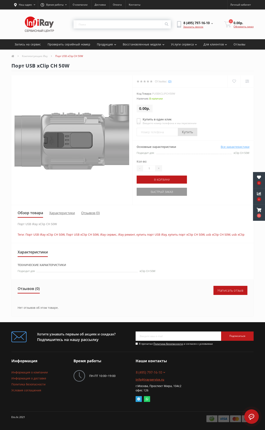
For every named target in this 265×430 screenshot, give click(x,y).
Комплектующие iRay (35, 56)
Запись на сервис (28, 44)
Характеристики (62, 213)
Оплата (117, 4)
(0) (169, 81)
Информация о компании (29, 372)
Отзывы (239, 44)
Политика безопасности (168, 344)
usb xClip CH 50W (218, 234)
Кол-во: (142, 161)
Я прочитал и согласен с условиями (176, 344)
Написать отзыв (230, 290)
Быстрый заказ (162, 192)
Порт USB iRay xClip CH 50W (45, 234)
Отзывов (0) (90, 213)
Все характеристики (235, 147)
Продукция (105, 44)
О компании (80, 4)
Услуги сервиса (182, 44)
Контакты (134, 4)
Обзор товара (30, 212)
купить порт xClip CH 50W (186, 234)
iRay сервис (108, 234)
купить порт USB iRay (151, 234)
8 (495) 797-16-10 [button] (149, 372)
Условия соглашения (26, 390)
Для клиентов (214, 44)
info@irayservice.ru (150, 379)
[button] (24, 5)
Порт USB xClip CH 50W (82, 234)
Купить (187, 132)
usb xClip (238, 234)
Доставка (100, 4)
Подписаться (237, 336)
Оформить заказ (244, 26)
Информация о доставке (28, 378)
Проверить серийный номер (69, 44)
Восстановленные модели (142, 44)
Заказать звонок (193, 27)
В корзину (162, 180)
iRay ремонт (126, 234)
